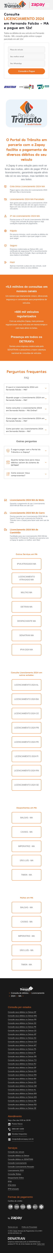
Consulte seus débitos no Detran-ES (22, 1082)
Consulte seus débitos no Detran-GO (22, 1042)
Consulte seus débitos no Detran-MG (22, 1016)
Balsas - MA (26, 818)
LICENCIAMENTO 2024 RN (26, 771)
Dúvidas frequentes (19, 1134)
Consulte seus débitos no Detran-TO (22, 1060)
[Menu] (47, 4)
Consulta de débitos (19, 993)
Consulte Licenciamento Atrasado (21, 1167)
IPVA (10, 1181)
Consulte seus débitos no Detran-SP (22, 1067)
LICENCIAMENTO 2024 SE (26, 785)
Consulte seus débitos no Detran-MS (22, 1097)
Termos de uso (13, 1227)
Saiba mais (41, 1244)
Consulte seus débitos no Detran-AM (22, 1086)
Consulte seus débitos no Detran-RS (22, 1071)
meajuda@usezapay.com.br (23, 1139)
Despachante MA (26, 621)
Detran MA (26, 607)
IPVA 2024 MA (26, 650)
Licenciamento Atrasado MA (26, 578)
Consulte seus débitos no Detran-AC (22, 1038)
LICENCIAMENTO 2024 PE (26, 742)
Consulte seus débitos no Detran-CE (22, 1031)
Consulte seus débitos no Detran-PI (22, 1053)
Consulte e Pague (26, 71)
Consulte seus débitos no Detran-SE (22, 1108)
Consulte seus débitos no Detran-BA (22, 1079)
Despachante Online (16, 1178)
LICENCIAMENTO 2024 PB (26, 728)
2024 (13, 996)
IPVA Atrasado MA (26, 564)
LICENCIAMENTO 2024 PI (26, 756)
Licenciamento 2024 (16, 1170)
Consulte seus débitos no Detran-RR (22, 1056)
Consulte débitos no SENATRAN (20, 1159)
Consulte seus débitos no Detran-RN (22, 1075)
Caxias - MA (27, 832)
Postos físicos (17, 1124)
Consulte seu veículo (16, 1152)
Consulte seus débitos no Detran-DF (22, 1012)
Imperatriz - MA (26, 846)
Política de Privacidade (29, 1227)
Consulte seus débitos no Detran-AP (22, 1034)
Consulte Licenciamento (17, 1163)
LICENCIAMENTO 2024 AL (26, 685)
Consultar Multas (14, 1174)
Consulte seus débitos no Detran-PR (22, 1019)
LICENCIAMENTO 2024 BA (26, 699)
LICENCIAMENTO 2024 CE (26, 713)
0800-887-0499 (18, 1129)
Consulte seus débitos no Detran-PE (22, 1027)
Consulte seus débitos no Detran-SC (22, 1023)
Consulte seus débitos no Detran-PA (22, 1049)
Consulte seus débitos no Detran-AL (22, 1090)
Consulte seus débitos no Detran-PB (22, 1101)
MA (19, 996)
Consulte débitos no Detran (18, 1156)
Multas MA (26, 592)
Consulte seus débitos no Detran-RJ (22, 1064)
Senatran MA (26, 635)
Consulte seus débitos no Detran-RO (22, 1104)
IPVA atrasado (13, 1189)
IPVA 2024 (12, 1185)
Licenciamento (38, 993)
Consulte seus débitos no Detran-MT (22, 1045)
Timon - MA (26, 875)
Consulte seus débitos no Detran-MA (22, 1093)
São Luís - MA (26, 860)
